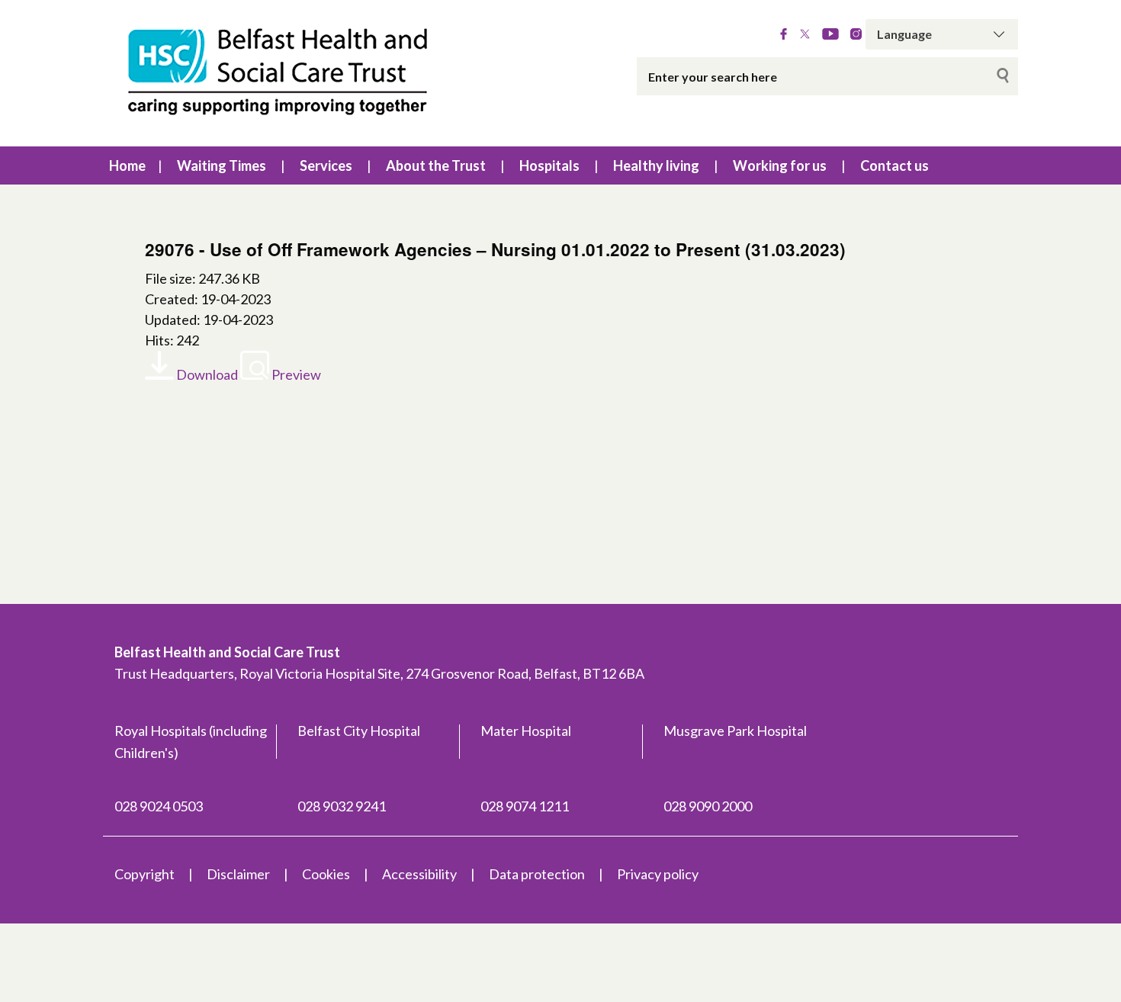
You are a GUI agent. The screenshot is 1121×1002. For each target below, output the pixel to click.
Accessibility (419, 874)
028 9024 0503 (158, 806)
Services (326, 165)
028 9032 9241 (341, 806)
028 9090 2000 (707, 806)
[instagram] (856, 34)
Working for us (780, 165)
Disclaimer (238, 874)
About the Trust (436, 165)
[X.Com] (804, 34)
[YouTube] (830, 34)
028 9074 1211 (524, 806)
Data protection (537, 874)
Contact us (894, 165)
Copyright (144, 874)
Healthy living (656, 165)
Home (127, 165)
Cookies (326, 874)
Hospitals (549, 165)
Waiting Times (221, 165)
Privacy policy (658, 874)
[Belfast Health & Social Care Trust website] (294, 73)
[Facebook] (783, 34)
